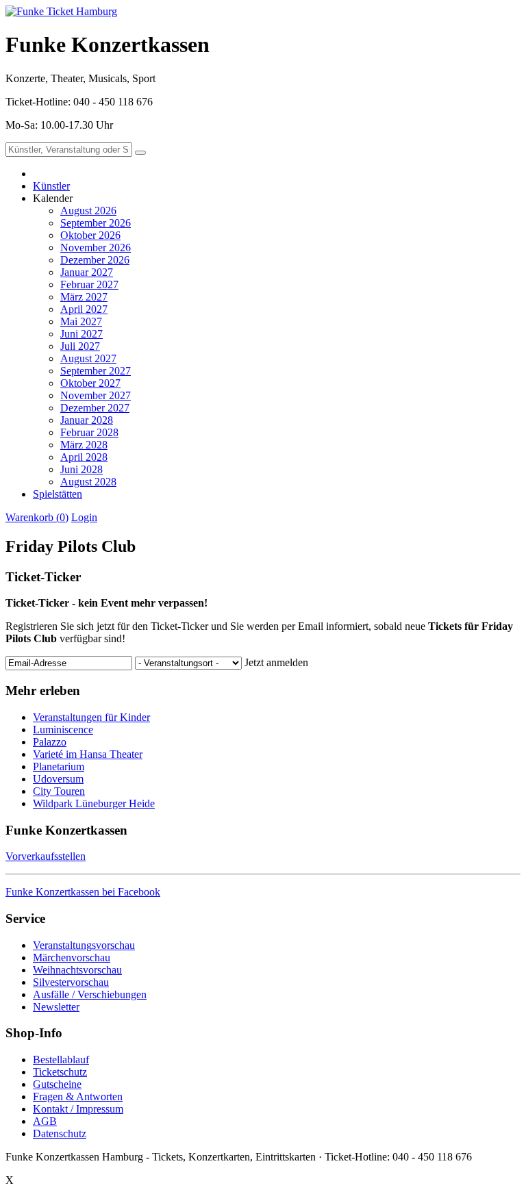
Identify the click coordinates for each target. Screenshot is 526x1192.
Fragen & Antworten (78, 1096)
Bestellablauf (61, 1059)
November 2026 (95, 247)
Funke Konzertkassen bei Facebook (82, 892)
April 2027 (84, 309)
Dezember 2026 (94, 260)
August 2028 (88, 481)
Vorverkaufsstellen (45, 856)
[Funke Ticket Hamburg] (61, 11)
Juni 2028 (81, 469)
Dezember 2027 (94, 408)
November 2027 (95, 395)
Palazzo (49, 742)
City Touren (59, 791)
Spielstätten (57, 494)
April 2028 (84, 457)
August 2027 (88, 358)
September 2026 (95, 223)
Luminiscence (63, 729)
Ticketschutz (60, 1072)
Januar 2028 (86, 420)
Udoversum (58, 779)
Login (84, 517)
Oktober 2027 (90, 383)
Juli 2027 (80, 346)
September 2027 (95, 371)
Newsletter (56, 1007)
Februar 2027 (89, 284)
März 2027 (84, 297)
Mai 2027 (81, 321)
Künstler (51, 186)
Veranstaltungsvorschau (84, 945)
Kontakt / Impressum (78, 1109)
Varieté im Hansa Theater (87, 754)
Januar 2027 (86, 272)
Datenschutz (59, 1133)
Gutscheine (57, 1084)
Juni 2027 (81, 334)
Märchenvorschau (71, 957)
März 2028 (84, 445)
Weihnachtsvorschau (77, 970)
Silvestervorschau (71, 982)
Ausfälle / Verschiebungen (90, 994)
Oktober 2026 (90, 235)
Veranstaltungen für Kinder (91, 717)
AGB (45, 1121)
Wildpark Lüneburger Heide (94, 803)
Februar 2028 (89, 432)
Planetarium (58, 766)
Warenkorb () (36, 517)
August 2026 (88, 210)
